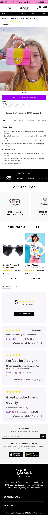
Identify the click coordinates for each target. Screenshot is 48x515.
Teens (34, 13)
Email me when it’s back (24, 97)
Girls (13, 13)
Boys (23, 13)
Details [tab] (5, 121)
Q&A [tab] (16, 286)
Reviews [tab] (6, 286)
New (3, 13)
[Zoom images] (3, 30)
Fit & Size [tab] (18, 121)
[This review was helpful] (35, 343)
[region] (24, 206)
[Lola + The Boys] (24, 8)
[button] (3, 7)
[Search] (9, 8)
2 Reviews (5, 21)
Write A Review (24, 313)
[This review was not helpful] (39, 343)
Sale (44, 13)
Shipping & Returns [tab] (37, 121)
